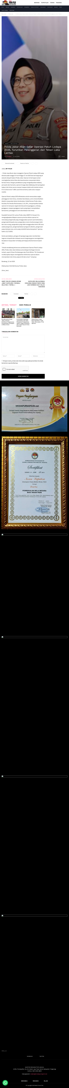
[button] (64, 3)
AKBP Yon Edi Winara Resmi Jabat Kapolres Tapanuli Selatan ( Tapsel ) (11, 283)
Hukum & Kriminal (34, 7)
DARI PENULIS (25, 305)
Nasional (56, 7)
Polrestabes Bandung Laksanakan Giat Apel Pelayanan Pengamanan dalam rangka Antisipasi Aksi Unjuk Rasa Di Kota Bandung (23, 323)
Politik (60, 7)
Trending (59, 2)
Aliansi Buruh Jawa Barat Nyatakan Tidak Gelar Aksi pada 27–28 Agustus (38, 321)
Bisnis (3, 7)
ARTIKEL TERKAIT (9, 305)
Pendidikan (13, 7)
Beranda (37, 2)
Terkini (52, 2)
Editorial (7, 7)
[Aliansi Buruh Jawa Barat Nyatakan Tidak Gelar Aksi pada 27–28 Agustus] (38, 313)
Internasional (42, 7)
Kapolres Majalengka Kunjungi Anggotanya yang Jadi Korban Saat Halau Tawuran (35, 284)
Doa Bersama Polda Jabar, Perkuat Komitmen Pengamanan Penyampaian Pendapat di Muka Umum (8, 322)
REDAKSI (36, 1081)
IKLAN (46, 1081)
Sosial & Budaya (5, 10)
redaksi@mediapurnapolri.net (38, 1074)
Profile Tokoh (12, 10)
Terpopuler (44, 2)
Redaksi (9, 156)
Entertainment (20, 7)
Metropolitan (26, 7)
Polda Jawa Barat (14, 143)
